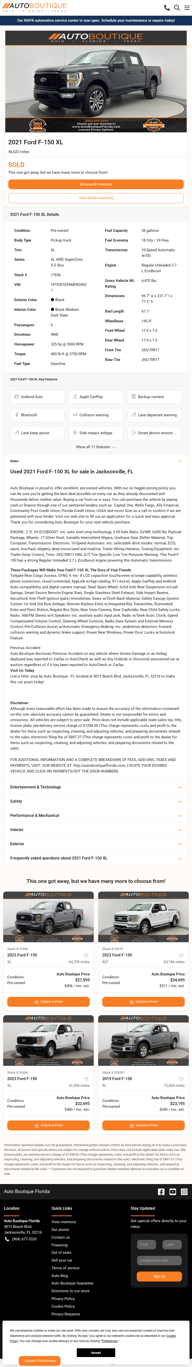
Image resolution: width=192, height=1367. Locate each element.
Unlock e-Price (51, 1002)
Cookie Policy (63, 1306)
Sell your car (62, 1260)
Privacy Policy (63, 1298)
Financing (60, 1245)
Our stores (60, 1229)
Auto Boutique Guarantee (73, 1283)
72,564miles (174, 1085)
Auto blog (60, 1276)
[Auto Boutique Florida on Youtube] (170, 1191)
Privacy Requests (66, 1314)
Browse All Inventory (96, 184)
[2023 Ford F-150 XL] (48, 917)
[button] (167, 8)
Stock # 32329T (113, 1072)
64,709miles (79, 962)
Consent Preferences (40, 1361)
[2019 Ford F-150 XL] (143, 1040)
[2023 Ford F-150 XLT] (143, 917)
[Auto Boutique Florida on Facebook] (159, 1191)
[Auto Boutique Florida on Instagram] (182, 1191)
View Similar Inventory (96, 198)
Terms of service (66, 1268)
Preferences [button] (110, 1341)
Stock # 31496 (17, 949)
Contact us (61, 1237)
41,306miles (79, 1085)
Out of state (61, 1252)
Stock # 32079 (112, 949)
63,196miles (174, 962)
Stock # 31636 (17, 1072)
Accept (96, 1353)
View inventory (64, 1222)
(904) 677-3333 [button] (24, 1239)
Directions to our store (71, 1291)
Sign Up (159, 1276)
